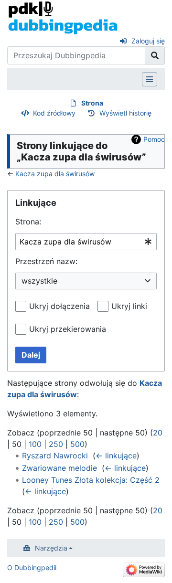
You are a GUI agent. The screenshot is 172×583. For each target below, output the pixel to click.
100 (35, 444)
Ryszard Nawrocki (55, 455)
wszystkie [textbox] (39, 281)
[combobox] (86, 242)
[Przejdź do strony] (155, 55)
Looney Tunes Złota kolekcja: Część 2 (91, 480)
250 (56, 444)
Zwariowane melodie (59, 468)
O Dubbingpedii (31, 567)
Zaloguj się (148, 41)
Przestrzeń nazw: (46, 261)
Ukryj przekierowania (67, 329)
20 (157, 432)
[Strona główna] (62, 17)
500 (77, 444)
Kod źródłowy (54, 113)
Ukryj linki (129, 306)
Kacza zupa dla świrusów (55, 174)
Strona (92, 103)
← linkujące (116, 455)
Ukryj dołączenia (59, 306)
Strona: (28, 221)
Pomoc (154, 139)
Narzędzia (51, 548)
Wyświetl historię (125, 113)
